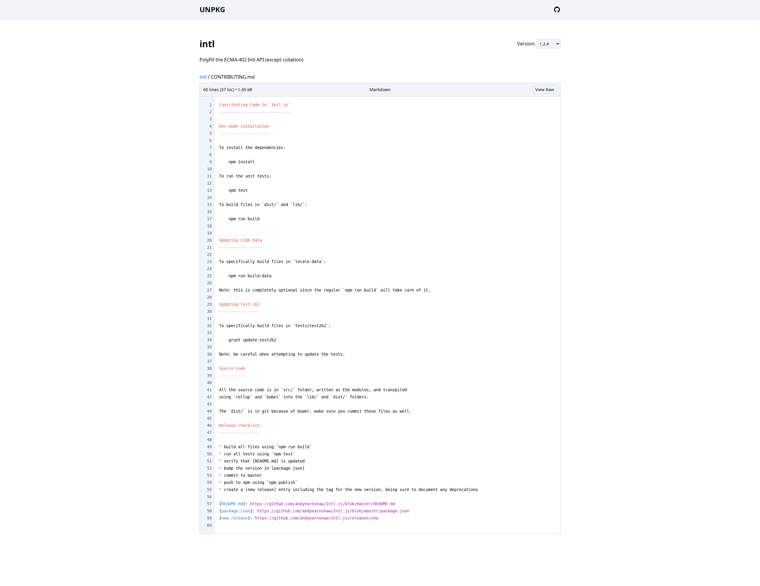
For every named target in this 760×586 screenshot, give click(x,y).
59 (209, 518)
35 (209, 347)
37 (209, 361)
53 (209, 475)
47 (209, 432)
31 (209, 318)
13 (209, 190)
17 (209, 218)
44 (209, 411)
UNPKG (212, 9)
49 (209, 446)
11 (209, 176)
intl (203, 77)
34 (209, 340)
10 (209, 169)
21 (209, 247)
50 (209, 454)
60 (209, 525)
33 (209, 332)
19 (209, 233)
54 (209, 482)
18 (209, 226)
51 (209, 461)
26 (209, 283)
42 (209, 397)
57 (209, 503)
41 (209, 389)
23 (209, 261)
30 (209, 311)
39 (209, 375)
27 (209, 290)
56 (209, 496)
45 (209, 418)
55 (209, 489)
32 (209, 325)
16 (209, 211)
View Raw (544, 89)
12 (209, 183)
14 (209, 197)
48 (209, 439)
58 (209, 511)
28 (209, 297)
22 (209, 254)
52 (209, 468)
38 (209, 368)
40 (209, 382)
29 (209, 304)
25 (209, 275)
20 (209, 240)
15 (209, 204)
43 (209, 404)
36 (209, 354)
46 (209, 425)
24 (209, 268)
